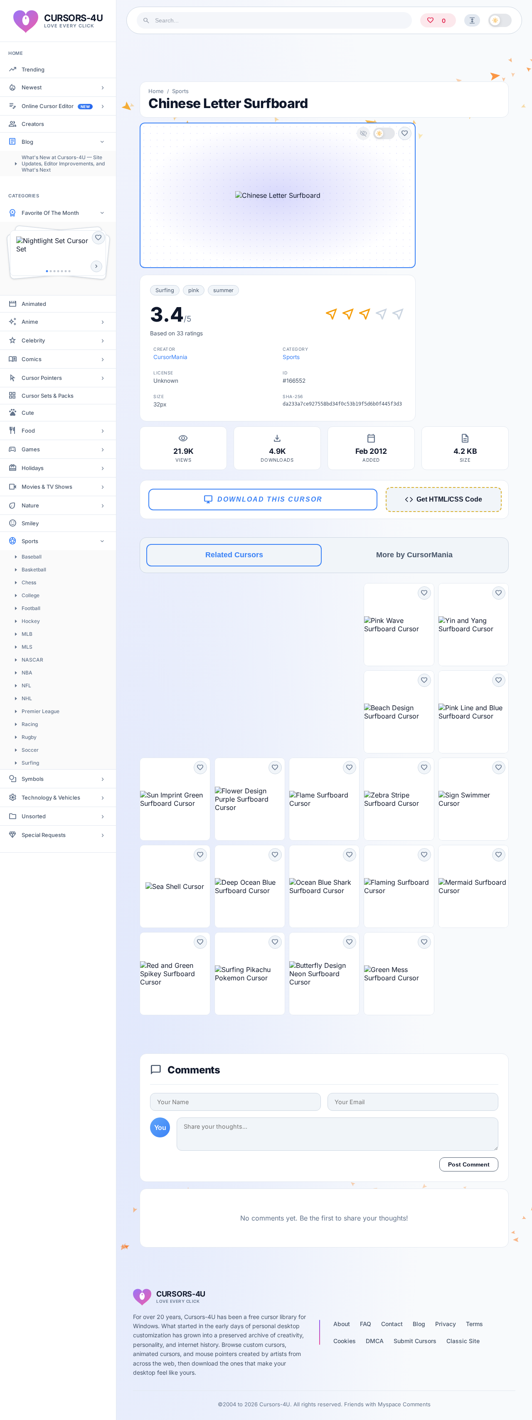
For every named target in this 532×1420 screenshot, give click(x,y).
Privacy (445, 1323)
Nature (30, 505)
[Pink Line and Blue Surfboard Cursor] (473, 711)
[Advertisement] (324, 57)
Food (28, 430)
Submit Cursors (415, 1340)
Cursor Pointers (42, 377)
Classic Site (463, 1340)
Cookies (344, 1340)
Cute (28, 412)
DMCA (375, 1340)
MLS (27, 647)
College (30, 595)
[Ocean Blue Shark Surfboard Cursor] (324, 886)
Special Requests (44, 835)
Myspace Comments (404, 1404)
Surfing (30, 763)
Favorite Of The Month (50, 212)
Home (156, 91)
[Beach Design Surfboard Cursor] (399, 711)
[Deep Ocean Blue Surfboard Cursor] (249, 886)
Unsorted (34, 816)
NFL (26, 685)
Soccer (30, 750)
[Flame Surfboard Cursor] (324, 799)
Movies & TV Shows (47, 486)
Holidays (33, 468)
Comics (32, 359)
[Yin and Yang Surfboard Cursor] (473, 624)
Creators (33, 124)
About (341, 1323)
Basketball (34, 569)
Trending (33, 69)
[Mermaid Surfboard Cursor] (473, 886)
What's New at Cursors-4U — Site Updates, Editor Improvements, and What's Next (63, 163)
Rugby (29, 737)
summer (223, 290)
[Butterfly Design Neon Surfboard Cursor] (324, 973)
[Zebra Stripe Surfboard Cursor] (399, 799)
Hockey (31, 621)
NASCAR (32, 660)
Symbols (33, 778)
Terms (474, 1323)
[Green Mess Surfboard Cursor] (399, 973)
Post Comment (469, 1164)
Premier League (40, 711)
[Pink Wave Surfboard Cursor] (399, 624)
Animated (34, 303)
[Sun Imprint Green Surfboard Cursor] (175, 799)
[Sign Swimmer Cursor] (473, 799)
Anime (30, 321)
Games (31, 449)
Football (31, 608)
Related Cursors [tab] (234, 555)
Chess (29, 582)
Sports (30, 541)
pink (193, 290)
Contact (392, 1323)
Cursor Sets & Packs (48, 395)
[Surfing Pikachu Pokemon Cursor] (249, 973)
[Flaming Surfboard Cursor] (399, 886)
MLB (27, 634)
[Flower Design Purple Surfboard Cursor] (249, 799)
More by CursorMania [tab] (414, 555)
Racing (30, 724)
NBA (27, 672)
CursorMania (170, 357)
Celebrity (33, 340)
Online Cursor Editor (56, 106)
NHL (27, 698)
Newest (32, 87)
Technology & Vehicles (51, 797)
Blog (27, 141)
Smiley (30, 523)
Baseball (32, 557)
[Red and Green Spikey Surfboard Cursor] (175, 973)
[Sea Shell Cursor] (175, 886)
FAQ (365, 1323)
